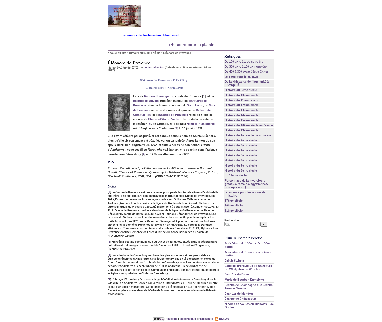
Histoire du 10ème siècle (241, 95)
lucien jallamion (154, 67)
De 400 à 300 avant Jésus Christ (246, 71)
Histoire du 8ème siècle (241, 170)
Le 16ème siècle (236, 175)
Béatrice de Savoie (146, 100)
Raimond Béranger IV (158, 96)
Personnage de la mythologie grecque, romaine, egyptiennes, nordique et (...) (246, 184)
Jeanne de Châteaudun (240, 298)
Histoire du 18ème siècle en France (249, 125)
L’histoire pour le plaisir (191, 45)
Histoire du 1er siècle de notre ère (248, 135)
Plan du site (205, 318)
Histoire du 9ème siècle (241, 90)
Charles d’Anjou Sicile (163, 119)
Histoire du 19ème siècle (241, 130)
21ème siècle (234, 210)
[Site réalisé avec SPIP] (158, 318)
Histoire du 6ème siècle (241, 160)
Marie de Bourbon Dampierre (244, 279)
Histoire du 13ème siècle (144, 52)
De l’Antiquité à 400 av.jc (241, 76)
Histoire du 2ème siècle (241, 140)
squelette (172, 318)
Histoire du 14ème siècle (241, 115)
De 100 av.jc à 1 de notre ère (244, 61)
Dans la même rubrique (243, 238)
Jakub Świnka (234, 260)
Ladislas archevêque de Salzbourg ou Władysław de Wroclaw (248, 267)
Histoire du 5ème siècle (241, 155)
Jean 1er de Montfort (239, 293)
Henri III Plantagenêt (201, 123)
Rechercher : (233, 220)
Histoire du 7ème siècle (241, 165)
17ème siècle (234, 200)
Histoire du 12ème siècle (241, 105)
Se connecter (188, 318)
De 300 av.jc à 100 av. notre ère (246, 66)
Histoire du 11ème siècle (241, 100)
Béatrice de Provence (173, 114)
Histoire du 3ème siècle (241, 145)
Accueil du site (117, 52)
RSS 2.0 (223, 318)
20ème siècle (234, 205)
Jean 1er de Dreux (237, 274)
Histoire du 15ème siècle (241, 120)
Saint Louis (195, 105)
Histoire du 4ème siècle (241, 150)
